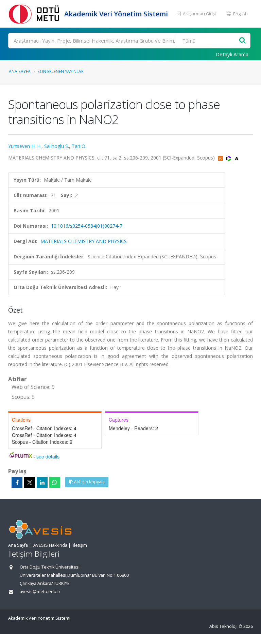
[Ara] (242, 40)
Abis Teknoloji (223, 626)
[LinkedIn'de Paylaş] (42, 482)
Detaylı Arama (232, 54)
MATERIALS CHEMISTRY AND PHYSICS (83, 241)
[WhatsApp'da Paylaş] (54, 482)
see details (47, 456)
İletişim (80, 545)
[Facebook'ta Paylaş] (17, 482)
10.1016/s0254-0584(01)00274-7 (86, 226)
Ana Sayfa (20, 71)
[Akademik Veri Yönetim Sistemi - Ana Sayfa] (35, 14)
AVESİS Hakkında (50, 545)
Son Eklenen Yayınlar (60, 71)
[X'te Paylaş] (29, 482)
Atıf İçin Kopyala (89, 482)
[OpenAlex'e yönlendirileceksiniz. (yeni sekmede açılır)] (236, 157)
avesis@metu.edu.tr (40, 591)
